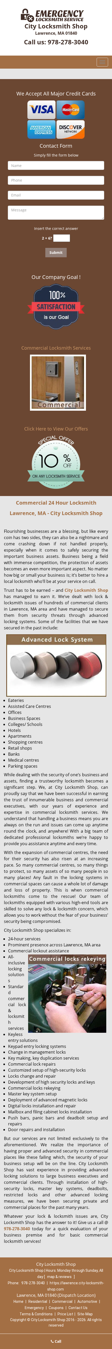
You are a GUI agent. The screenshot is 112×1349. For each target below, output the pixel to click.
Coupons (56, 1308)
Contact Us (78, 1308)
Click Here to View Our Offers (56, 429)
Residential (37, 1301)
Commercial (62, 1301)
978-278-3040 (68, 42)
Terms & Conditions (36, 1314)
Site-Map (85, 1314)
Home (18, 1301)
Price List (65, 1314)
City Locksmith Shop (86, 590)
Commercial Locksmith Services (56, 348)
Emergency (34, 1308)
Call (57, 1341)
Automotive (87, 1301)
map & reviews (59, 1277)
